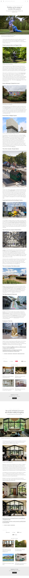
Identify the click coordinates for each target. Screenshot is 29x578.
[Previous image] (3, 453)
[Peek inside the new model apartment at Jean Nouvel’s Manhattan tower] (8, 543)
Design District (15, 315)
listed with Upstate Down (6, 480)
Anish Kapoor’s (19, 288)
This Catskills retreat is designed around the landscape (20, 550)
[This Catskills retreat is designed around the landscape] (20, 543)
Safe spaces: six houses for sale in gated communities (20, 377)
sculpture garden (12, 189)
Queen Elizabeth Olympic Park (8, 287)
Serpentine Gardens (8, 107)
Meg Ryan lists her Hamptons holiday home (8, 564)
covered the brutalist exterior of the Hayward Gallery (17, 221)
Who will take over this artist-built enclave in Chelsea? (20, 389)
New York (11, 442)
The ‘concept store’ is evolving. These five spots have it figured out (8, 389)
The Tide (4, 311)
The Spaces (3, 1)
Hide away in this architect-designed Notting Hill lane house (8, 377)
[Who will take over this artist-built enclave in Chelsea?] (20, 383)
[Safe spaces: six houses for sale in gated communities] (20, 370)
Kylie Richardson (16, 409)
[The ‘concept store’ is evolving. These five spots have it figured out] (8, 383)
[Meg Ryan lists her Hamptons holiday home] (8, 557)
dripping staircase (16, 317)
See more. (20, 344)
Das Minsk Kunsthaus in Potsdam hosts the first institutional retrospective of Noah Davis (12, 350)
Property (11, 409)
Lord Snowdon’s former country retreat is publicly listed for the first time (14, 522)
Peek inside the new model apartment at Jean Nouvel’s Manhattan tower (7, 550)
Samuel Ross (5, 343)
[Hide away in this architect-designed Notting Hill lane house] (8, 370)
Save (17, 361)
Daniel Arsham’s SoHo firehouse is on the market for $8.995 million (20, 564)
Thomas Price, (5, 291)
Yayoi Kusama (14, 251)
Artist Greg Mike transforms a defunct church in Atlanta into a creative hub (14, 347)
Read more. (14, 146)
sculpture (17, 254)
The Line (4, 286)
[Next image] (25, 453)
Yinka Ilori (13, 291)
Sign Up (14, 572)
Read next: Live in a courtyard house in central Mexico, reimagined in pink (14, 519)
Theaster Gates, (18, 79)
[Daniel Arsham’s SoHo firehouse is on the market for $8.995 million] (20, 557)
